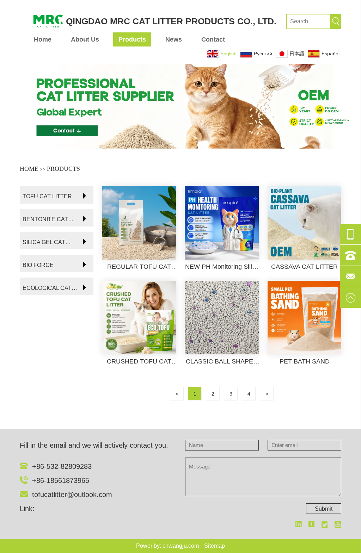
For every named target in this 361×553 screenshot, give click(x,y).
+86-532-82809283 (62, 466)
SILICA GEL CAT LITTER (44, 244)
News (173, 39)
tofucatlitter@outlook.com (72, 494)
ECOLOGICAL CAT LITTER (47, 290)
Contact (213, 39)
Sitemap (214, 546)
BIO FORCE (38, 265)
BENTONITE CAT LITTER (45, 221)
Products (132, 39)
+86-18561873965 (60, 480)
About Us (85, 39)
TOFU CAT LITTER (47, 196)
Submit (323, 509)
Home (42, 39)
